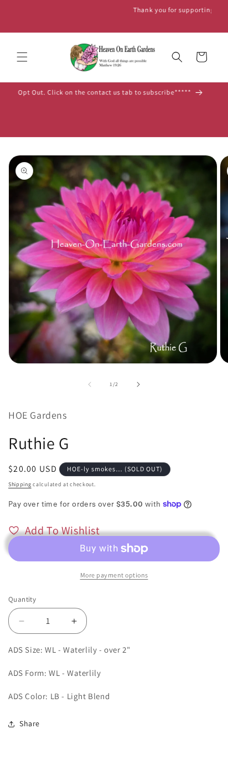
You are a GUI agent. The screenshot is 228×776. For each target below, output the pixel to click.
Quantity (22, 599)
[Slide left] (89, 384)
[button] (22, 57)
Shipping (20, 484)
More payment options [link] (114, 575)
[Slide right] (138, 384)
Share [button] (29, 723)
